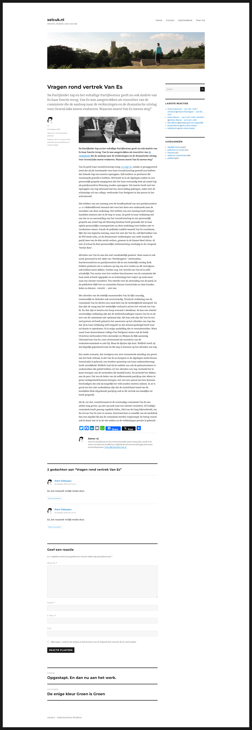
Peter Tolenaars (63, 481)
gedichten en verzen (175, 150)
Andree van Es (53, 139)
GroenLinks (65, 139)
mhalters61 (172, 128)
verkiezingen (53, 145)
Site (49, 628)
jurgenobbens (173, 125)
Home (159, 20)
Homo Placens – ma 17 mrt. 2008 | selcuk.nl (185, 117)
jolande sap (52, 142)
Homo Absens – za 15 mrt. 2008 (183, 120)
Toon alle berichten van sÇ (115, 447)
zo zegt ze (126, 167)
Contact (170, 20)
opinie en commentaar (57, 133)
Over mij (200, 20)
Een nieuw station (189, 125)
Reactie (52, 563)
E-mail (51, 615)
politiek (50, 136)
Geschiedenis (185, 20)
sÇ (48, 126)
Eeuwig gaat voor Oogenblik (191, 123)
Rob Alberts (172, 123)
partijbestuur (63, 142)
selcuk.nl (55, 19)
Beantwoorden (54, 498)
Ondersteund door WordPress (69, 717)
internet (170, 153)
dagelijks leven (173, 147)
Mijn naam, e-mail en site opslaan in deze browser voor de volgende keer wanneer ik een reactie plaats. (93, 642)
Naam (51, 603)
